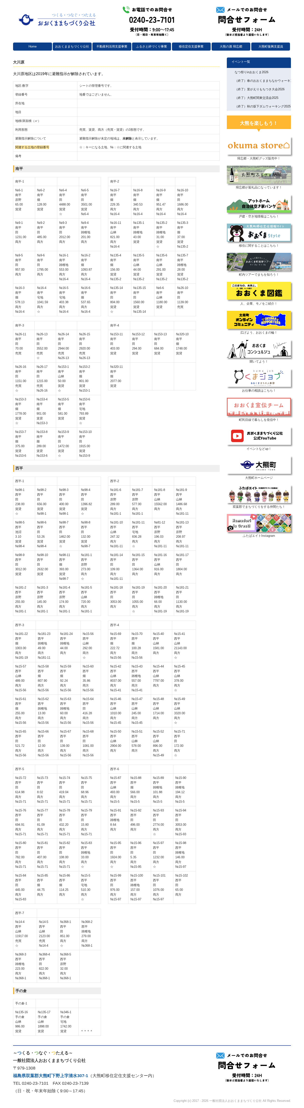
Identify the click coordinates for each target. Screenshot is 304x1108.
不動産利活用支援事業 (111, 46)
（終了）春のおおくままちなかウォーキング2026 (263, 80)
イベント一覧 (241, 61)
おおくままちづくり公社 (72, 46)
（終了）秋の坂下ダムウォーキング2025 (263, 106)
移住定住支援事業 (191, 46)
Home (32, 46)
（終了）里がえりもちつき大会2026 (260, 89)
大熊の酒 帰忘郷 (231, 46)
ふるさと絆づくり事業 (151, 46)
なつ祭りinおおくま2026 (251, 72)
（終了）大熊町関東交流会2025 (256, 98)
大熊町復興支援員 (270, 46)
